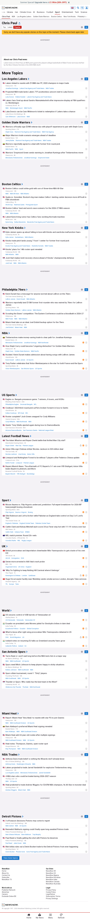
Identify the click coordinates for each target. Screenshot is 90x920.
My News (40, 918)
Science (84, 12)
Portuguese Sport (32, 205)
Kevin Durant (21, 299)
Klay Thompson (11, 749)
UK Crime (21, 567)
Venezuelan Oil (30, 620)
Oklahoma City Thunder (13, 687)
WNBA (27, 532)
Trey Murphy (36, 834)
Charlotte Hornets (37, 246)
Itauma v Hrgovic (21, 512)
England (28, 567)
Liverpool (19, 463)
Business (41, 12)
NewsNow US (51, 873)
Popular (17, 27)
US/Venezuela (10, 620)
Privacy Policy (51, 890)
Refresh (61, 918)
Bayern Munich (10, 474)
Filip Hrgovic (10, 512)
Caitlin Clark (9, 532)
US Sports (29, 360)
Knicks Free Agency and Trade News (18, 246)
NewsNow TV (7, 879)
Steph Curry (9, 132)
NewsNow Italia (51, 879)
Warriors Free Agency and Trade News (28, 132)
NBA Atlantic (25, 194)
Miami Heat (18, 327)
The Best (25, 687)
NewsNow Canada (52, 882)
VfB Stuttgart (21, 474)
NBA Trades (50, 88)
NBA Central (10, 826)
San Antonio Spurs (27, 368)
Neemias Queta (19, 205)
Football (49, 12)
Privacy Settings (52, 898)
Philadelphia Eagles (12, 404)
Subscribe (5, 877)
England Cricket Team (27, 523)
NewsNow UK (51, 871)
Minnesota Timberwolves (14, 158)
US (23, 637)
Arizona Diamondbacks (14, 430)
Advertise (5, 892)
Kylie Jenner (10, 237)
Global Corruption (33, 628)
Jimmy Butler (10, 140)
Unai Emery (22, 454)
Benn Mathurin (26, 834)
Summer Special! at (43, 2)
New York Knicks (70, 16)
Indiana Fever (19, 532)
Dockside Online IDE (9, 896)
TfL (7, 584)
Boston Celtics (56, 16)
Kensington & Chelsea (13, 575)
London (24, 575)
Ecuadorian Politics (12, 628)
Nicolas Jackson (11, 454)
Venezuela (20, 620)
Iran (16, 12)
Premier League (28, 445)
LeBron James (10, 299)
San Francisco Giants (30, 430)
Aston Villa (30, 454)
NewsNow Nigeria (52, 875)
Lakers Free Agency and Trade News (32, 88)
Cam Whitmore (10, 117)
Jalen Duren (18, 843)
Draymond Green (43, 158)
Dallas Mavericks (20, 222)
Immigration (15, 558)
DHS (22, 558)
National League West (46, 430)
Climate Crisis (25, 12)
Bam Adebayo (10, 731)
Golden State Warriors (41, 16)
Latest (10, 27)
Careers (5, 894)
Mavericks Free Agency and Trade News (40, 222)
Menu (50, 918)
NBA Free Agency (48, 132)
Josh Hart (9, 263)
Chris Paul (6, 16)
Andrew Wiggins (11, 790)
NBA (13, 16)
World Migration (15, 637)
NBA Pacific (28, 108)
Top (4, 27)
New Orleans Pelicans (13, 834)
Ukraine (10, 12)
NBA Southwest (15, 661)
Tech (77, 12)
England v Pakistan (12, 523)
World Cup (9, 205)
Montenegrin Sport (16, 108)
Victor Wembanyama (13, 368)
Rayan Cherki (10, 445)
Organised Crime (11, 567)
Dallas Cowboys (11, 413)
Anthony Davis (10, 764)
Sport (57, 12)
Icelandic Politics (11, 646)
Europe (11, 584)
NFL (35, 404)
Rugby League (26, 540)
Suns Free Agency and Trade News (38, 852)
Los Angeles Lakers (24, 16)
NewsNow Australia (53, 884)
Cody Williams (10, 421)
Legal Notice (50, 894)
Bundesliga (30, 474)
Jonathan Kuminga (12, 88)
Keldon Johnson (11, 670)
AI (34, 12)
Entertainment (67, 12)
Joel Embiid (9, 327)
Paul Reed (9, 843)
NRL (18, 540)
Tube (17, 584)
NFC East (21, 413)
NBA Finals (9, 319)
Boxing (30, 512)
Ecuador (22, 628)
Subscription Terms (53, 896)
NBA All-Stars (14, 194)
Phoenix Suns (20, 852)
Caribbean (31, 575)
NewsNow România (53, 877)
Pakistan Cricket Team (43, 523)
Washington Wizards (24, 764)
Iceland (20, 646)
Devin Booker (10, 852)
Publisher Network (8, 890)
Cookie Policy (51, 892)
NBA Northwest (43, 342)
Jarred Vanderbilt (44, 773)
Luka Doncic (10, 97)
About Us (5, 873)
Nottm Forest (10, 463)
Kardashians (19, 237)
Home (4, 871)
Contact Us (6, 875)
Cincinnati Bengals (26, 404)
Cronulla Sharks (11, 540)
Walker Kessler (20, 97)
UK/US (8, 558)
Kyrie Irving (9, 222)
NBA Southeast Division (18, 723)
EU (25, 646)
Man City (18, 445)
